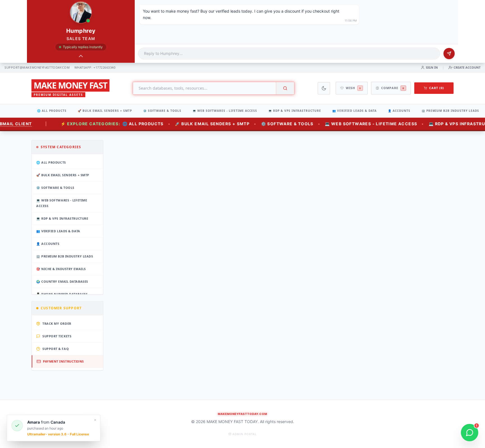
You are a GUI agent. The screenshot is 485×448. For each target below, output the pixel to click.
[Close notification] (95, 420)
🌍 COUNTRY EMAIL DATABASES (62, 281)
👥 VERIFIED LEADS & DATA (354, 111)
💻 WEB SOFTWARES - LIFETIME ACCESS (225, 111)
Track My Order (56, 323)
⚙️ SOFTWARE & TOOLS (162, 111)
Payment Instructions (63, 361)
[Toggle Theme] (324, 88)
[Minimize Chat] (80, 56)
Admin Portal (244, 434)
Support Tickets (56, 336)
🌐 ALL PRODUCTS (52, 111)
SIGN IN (432, 67)
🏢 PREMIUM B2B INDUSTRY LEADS (450, 111)
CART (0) (436, 88)
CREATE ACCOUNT (467, 67)
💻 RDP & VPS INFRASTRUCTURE (294, 111)
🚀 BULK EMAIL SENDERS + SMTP (105, 111)
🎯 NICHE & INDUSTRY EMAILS (61, 269)
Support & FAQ (55, 349)
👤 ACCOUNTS (399, 111)
